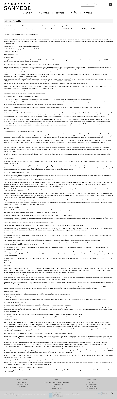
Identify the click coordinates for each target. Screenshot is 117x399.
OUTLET (89, 13)
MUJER (60, 13)
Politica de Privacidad (91, 388)
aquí (22, 396)
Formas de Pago (22, 386)
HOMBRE (44, 13)
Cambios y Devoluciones (22, 384)
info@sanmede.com (57, 388)
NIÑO (74, 13)
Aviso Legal (91, 382)
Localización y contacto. (91, 384)
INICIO (27, 13)
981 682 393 (56, 386)
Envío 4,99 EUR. (22, 382)
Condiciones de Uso (91, 386)
